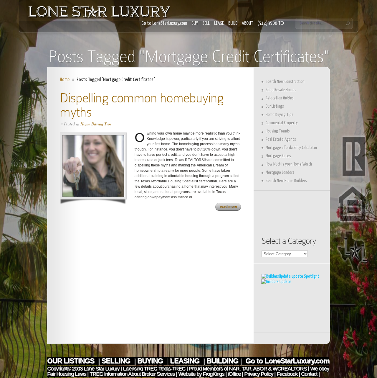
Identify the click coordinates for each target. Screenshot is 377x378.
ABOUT (247, 23)
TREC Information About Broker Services (132, 374)
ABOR (260, 369)
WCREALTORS (289, 369)
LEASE (219, 23)
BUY (194, 23)
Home (65, 79)
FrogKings (212, 374)
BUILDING (222, 361)
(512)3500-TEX (271, 23)
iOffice (234, 374)
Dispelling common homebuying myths (142, 105)
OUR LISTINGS (71, 361)
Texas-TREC (171, 369)
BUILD (232, 23)
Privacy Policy (258, 374)
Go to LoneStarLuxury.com (164, 23)
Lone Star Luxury (101, 369)
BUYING (151, 361)
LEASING (185, 361)
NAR (233, 369)
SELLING (116, 361)
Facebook (287, 374)
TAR (245, 369)
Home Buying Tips (95, 124)
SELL (206, 23)
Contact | (310, 374)
